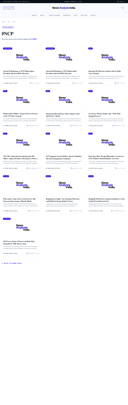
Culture (84, 15)
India (42, 15)
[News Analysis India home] (64, 8)
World (34, 15)
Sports (93, 15)
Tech (76, 15)
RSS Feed (120, 1)
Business (66, 15)
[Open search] (123, 8)
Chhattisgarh (54, 15)
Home (3, 21)
